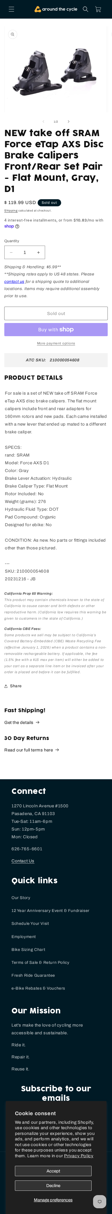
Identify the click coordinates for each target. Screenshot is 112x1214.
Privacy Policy (78, 1156)
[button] (11, 9)
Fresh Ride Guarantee (33, 975)
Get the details (19, 722)
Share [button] (16, 686)
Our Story (20, 898)
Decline (53, 1185)
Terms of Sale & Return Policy (40, 962)
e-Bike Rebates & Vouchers (38, 988)
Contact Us (22, 861)
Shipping (11, 210)
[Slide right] (68, 121)
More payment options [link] (56, 343)
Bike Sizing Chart (28, 949)
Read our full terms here (28, 750)
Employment (23, 937)
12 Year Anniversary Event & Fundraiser (50, 910)
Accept (53, 1171)
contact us (14, 281)
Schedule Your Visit (30, 923)
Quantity (11, 241)
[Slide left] (43, 121)
